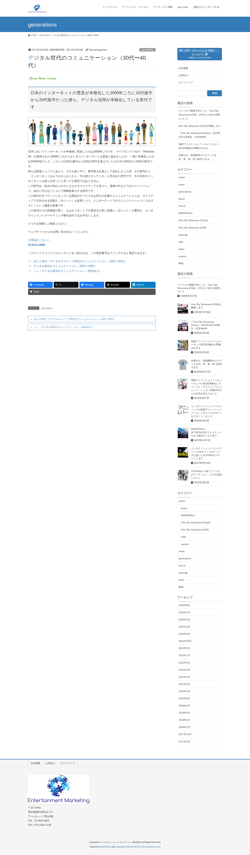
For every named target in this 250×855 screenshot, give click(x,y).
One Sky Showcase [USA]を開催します (200, 126)
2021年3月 (184, 684)
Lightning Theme (124, 847)
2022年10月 (185, 641)
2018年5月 (184, 698)
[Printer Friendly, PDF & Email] (42, 78)
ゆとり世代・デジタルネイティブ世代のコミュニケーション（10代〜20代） (75, 319)
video (181, 249)
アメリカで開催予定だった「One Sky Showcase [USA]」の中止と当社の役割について (199, 114)
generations (147, 50)
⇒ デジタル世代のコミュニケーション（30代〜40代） (62, 266)
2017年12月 (185, 734)
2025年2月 (184, 626)
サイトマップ (186, 82)
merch (182, 206)
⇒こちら (77, 231)
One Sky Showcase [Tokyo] (193, 220)
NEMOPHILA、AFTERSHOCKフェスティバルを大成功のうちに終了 (206, 432)
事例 (181, 263)
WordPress (106, 847)
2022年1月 (184, 677)
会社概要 (183, 68)
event (182, 184)
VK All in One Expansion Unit (147, 847)
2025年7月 (184, 612)
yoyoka (182, 256)
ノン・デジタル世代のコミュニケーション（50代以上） (64, 327)
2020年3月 (184, 691)
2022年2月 (184, 669)
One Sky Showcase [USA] (192, 227)
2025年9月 (184, 605)
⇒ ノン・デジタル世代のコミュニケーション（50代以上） (65, 270)
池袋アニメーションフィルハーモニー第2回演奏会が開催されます (199, 146)
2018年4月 (184, 705)
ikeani (182, 198)
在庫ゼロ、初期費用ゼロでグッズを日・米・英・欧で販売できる (198, 157)
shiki (181, 242)
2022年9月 (184, 648)
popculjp (183, 234)
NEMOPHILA (186, 213)
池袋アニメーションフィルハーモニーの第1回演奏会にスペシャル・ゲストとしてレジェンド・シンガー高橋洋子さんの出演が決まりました (206, 387)
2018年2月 (184, 720)
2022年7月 (184, 655)
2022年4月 (184, 662)
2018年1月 (184, 727)
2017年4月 (184, 741)
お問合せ (183, 75)
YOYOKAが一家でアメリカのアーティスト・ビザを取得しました (206, 474)
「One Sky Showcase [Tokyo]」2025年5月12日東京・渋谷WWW (199, 135)
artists (182, 177)
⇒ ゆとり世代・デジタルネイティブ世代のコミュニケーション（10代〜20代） (77, 261)
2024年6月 (184, 634)
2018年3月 (184, 712)
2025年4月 (184, 619)
